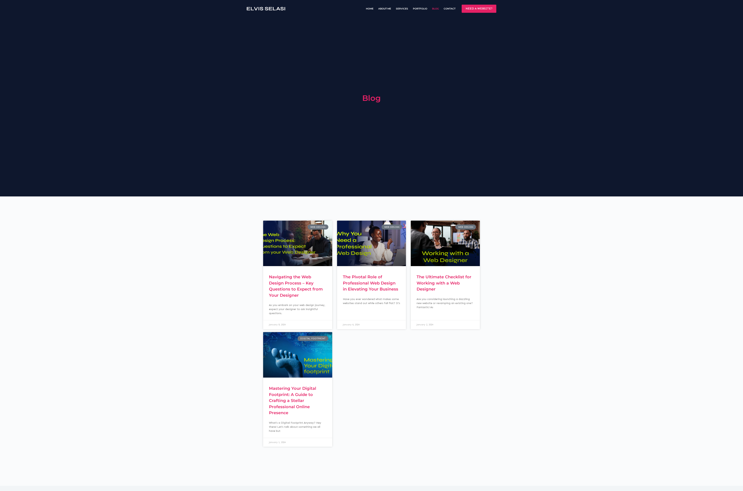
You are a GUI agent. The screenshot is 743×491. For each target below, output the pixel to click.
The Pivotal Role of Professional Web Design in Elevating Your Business (370, 282)
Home (369, 8)
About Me (384, 8)
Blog (435, 8)
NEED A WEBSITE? (479, 8)
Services (402, 8)
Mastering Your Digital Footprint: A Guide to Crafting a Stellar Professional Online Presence (292, 400)
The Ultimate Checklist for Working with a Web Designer (444, 282)
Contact (449, 8)
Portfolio (420, 8)
